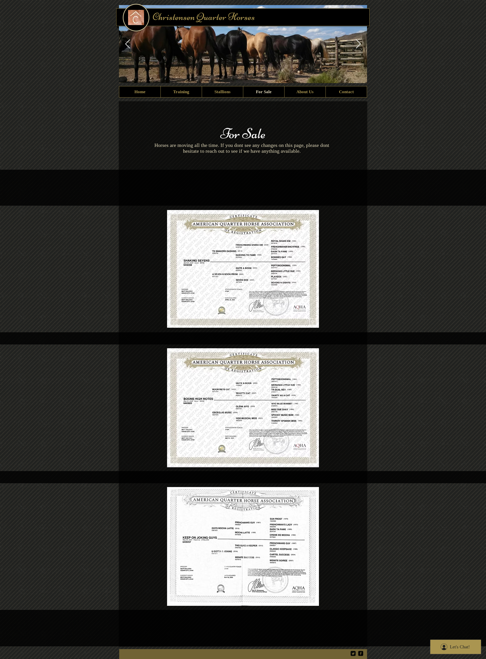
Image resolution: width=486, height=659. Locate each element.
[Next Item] (358, 44)
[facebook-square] (360, 653)
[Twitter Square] (353, 653)
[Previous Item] (128, 44)
